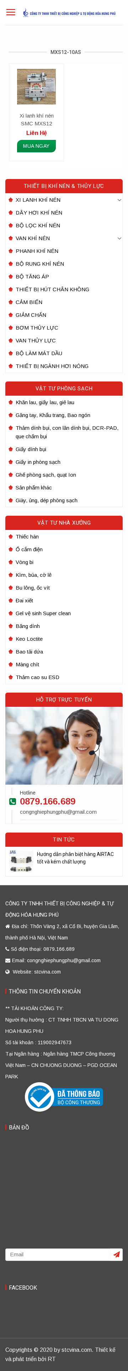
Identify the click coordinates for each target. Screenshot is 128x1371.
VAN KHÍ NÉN (33, 238)
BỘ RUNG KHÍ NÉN (40, 264)
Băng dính (28, 626)
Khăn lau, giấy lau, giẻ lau (45, 402)
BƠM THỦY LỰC (37, 328)
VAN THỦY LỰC (36, 340)
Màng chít (27, 664)
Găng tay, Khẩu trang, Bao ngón (53, 415)
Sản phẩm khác (34, 487)
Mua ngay (36, 146)
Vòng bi (24, 562)
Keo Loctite (29, 639)
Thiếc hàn (27, 536)
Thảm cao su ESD (37, 677)
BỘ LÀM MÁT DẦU (39, 353)
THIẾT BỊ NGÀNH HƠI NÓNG (52, 366)
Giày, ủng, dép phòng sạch (47, 500)
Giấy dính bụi (31, 449)
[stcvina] (69, 12)
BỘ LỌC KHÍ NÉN (38, 225)
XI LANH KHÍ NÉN (38, 200)
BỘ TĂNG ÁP (32, 276)
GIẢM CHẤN (31, 315)
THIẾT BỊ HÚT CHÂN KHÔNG (52, 289)
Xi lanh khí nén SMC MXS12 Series (37, 120)
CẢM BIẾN (29, 302)
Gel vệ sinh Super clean (43, 613)
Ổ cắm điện (29, 549)
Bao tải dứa (29, 652)
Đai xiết (24, 600)
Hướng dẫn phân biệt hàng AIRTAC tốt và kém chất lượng (75, 858)
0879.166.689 (47, 801)
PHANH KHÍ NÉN (37, 251)
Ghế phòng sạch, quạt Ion (46, 475)
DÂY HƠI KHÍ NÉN (39, 213)
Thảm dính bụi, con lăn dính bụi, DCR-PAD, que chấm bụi (67, 432)
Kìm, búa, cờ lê (34, 575)
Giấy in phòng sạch (38, 462)
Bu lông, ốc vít (33, 588)
